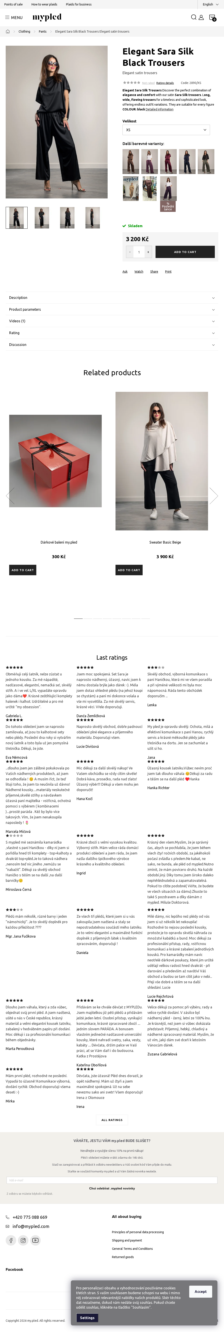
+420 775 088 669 (30, 1217)
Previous (10, 496)
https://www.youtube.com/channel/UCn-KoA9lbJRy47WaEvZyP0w (35, 1240)
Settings (87, 1318)
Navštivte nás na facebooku (11, 1240)
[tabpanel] (59, 500)
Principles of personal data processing (138, 1232)
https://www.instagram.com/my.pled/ (23, 1240)
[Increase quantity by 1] (148, 252)
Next (213, 496)
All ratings (112, 1119)
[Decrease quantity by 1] (129, 252)
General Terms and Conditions (132, 1248)
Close (146, 267)
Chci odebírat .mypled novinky (112, 1188)
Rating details (165, 82)
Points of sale (13, 4)
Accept (201, 1292)
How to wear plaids (44, 4)
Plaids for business (79, 4)
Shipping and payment (127, 1240)
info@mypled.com (31, 1226)
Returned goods (123, 1257)
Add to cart (185, 251)
